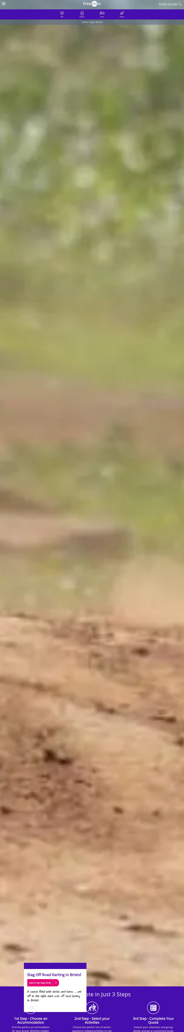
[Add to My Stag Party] (43, 987)
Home (85, 22)
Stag (92, 22)
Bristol (99, 22)
